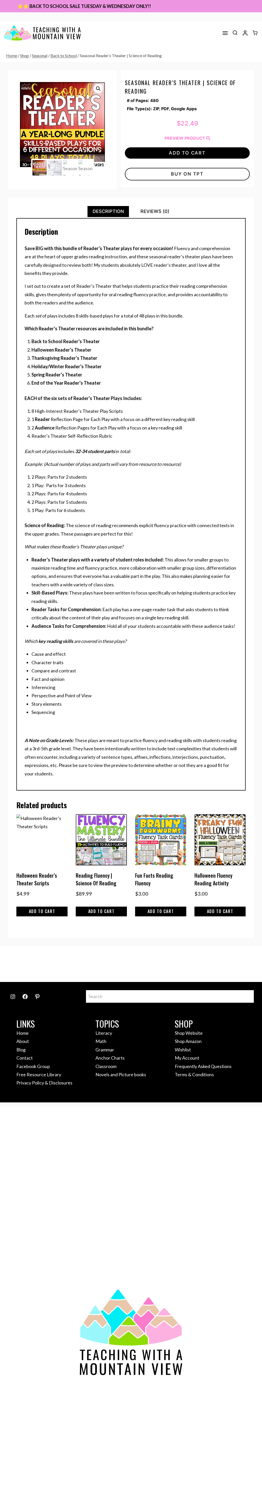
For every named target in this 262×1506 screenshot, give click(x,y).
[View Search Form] (235, 32)
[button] (98, 88)
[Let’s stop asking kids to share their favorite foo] (115, 964)
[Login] (245, 33)
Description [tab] (108, 211)
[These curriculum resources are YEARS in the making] (209, 964)
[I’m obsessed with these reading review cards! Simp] (240, 964)
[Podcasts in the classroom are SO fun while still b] (21, 964)
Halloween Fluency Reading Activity (213, 879)
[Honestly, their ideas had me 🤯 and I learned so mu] (84, 964)
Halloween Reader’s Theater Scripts (36, 879)
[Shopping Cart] (255, 33)
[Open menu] (225, 33)
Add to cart (187, 153)
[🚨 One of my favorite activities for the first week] (146, 964)
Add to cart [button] (42, 911)
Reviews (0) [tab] (154, 211)
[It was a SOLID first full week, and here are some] (53, 964)
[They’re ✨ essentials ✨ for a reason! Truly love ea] (177, 964)
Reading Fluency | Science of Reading (96, 879)
